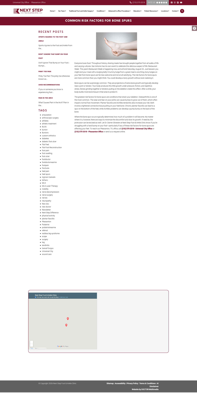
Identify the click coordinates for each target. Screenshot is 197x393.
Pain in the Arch (45, 98)
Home (52, 11)
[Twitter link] (178, 2)
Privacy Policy (133, 383)
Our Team (61, 11)
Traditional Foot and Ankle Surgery (81, 11)
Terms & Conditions (147, 383)
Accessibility (120, 383)
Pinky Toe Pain (44, 71)
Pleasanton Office (38, 2)
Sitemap (110, 383)
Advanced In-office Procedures (118, 11)
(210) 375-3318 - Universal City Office (137, 129)
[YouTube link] (181, 2)
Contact (175, 11)
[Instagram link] (174, 2)
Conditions (100, 11)
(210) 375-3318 (138, 2)
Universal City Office (21, 2)
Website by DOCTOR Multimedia (145, 389)
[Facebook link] (171, 2)
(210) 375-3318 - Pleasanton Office (88, 132)
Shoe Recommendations (49, 85)
